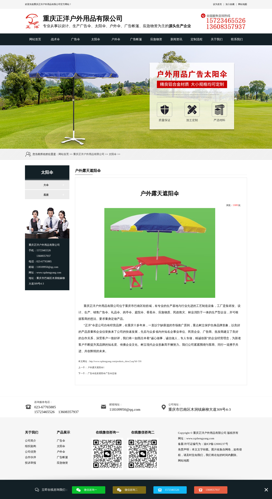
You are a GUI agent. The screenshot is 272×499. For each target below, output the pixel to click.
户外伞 (115, 39)
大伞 (46, 185)
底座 (46, 194)
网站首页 (35, 39)
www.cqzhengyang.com (200, 438)
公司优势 (30, 451)
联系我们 (237, 39)
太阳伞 (95, 39)
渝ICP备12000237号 (216, 443)
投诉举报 (30, 462)
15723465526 (172, 489)
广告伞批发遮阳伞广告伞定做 (102, 373)
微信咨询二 (131, 489)
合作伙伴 (30, 457)
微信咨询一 (90, 489)
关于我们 (217, 39)
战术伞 (55, 39)
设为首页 (217, 4)
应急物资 (156, 39)
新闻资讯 (176, 39)
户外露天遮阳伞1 (96, 367)
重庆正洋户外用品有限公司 (47, 4)
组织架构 (30, 446)
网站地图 (242, 4)
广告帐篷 (136, 39)
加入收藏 (230, 4)
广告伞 (75, 39)
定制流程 (196, 39)
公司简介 (30, 440)
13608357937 (213, 489)
